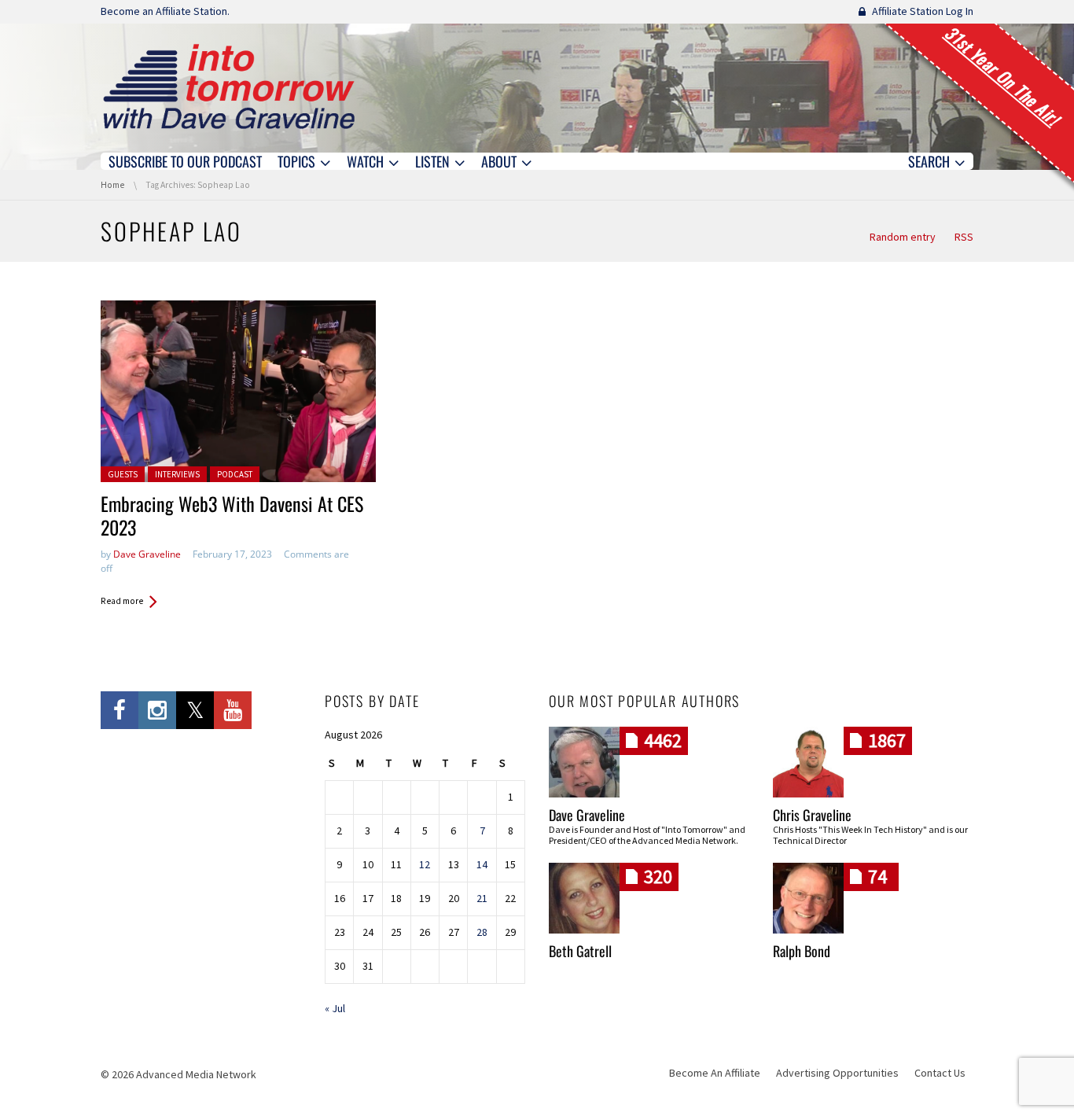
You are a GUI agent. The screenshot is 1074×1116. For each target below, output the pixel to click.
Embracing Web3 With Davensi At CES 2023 (232, 515)
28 (481, 932)
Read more (122, 600)
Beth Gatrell (580, 951)
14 (481, 864)
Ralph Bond (801, 951)
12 (424, 864)
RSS (963, 237)
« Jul (335, 1008)
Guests (123, 474)
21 (481, 898)
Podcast (234, 474)
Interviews (177, 474)
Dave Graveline (147, 554)
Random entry (903, 237)
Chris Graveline (812, 815)
